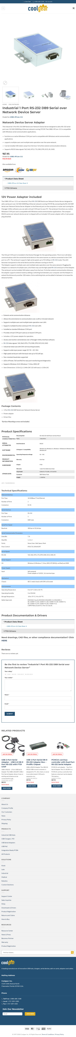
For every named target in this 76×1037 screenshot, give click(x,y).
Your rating (8, 671)
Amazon (7, 169)
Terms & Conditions (48, 1034)
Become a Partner (7, 938)
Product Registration (8, 911)
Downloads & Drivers (8, 908)
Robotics (4, 881)
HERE (4, 640)
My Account (48, 1)
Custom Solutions (7, 885)
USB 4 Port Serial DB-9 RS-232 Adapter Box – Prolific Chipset (36, 762)
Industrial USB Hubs (8, 835)
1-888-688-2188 (39, 1)
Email (7, 704)
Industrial (4, 873)
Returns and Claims (8, 915)
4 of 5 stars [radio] (20, 674)
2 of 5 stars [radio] (8, 674)
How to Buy (5, 919)
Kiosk (3, 865)
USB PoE (4, 846)
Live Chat (28, 1)
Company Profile (7, 808)
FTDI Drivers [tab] (11, 188)
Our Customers (6, 812)
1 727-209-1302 (12, 1004)
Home (4, 104)
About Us (4, 804)
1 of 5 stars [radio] (5, 674)
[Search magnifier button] (72, 952)
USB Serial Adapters (8, 842)
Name (7, 695)
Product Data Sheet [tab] (14, 179)
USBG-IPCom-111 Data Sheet (17, 183)
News (3, 816)
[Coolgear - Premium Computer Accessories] (38, 8)
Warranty (4, 942)
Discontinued (14, 104)
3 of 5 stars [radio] (13, 674)
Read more (7, 788)
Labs (3, 869)
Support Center (6, 896)
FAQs (3, 904)
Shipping (4, 823)
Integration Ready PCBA (9, 850)
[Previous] (6, 50)
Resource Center (7, 931)
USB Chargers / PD (7, 839)
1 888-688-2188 (15, 999)
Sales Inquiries (6, 900)
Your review (9, 677)
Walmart (43, 170)
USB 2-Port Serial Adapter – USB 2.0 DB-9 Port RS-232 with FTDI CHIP (12, 763)
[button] (3, 8)
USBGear (31, 169)
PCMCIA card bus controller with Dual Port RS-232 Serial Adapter (63, 762)
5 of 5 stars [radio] (28, 674)
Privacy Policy (6, 819)
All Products (5, 854)
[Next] (69, 50)
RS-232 (34, 201)
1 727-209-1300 (13, 1001)
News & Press (6, 934)
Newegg (19, 169)
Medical (4, 877)
